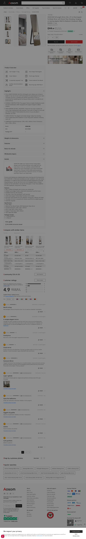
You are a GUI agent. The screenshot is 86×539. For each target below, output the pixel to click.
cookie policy (40, 535)
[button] (3, 536)
